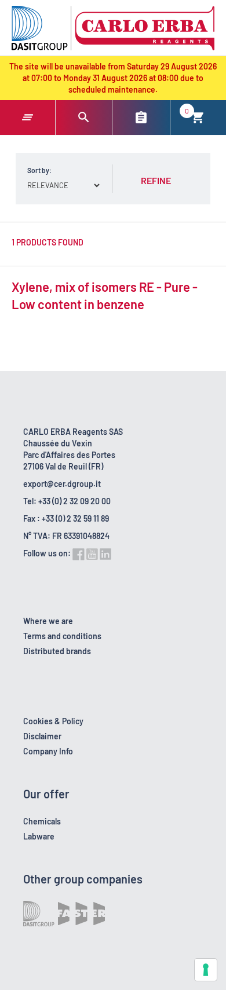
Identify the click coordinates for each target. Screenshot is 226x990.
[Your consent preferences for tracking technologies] (206, 970)
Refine (156, 180)
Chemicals (42, 821)
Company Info (48, 751)
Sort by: (39, 170)
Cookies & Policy (53, 721)
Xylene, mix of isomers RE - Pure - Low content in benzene (105, 295)
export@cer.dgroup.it (62, 484)
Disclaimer (42, 736)
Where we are (48, 621)
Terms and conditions (62, 636)
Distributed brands (57, 651)
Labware (38, 836)
